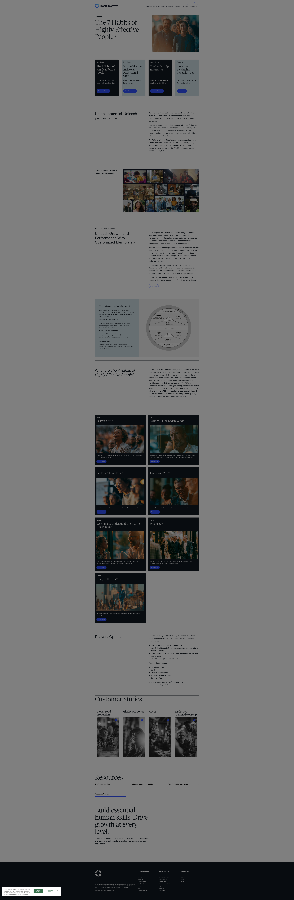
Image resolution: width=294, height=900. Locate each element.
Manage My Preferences (50, 891)
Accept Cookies (38, 891)
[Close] (58, 890)
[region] (31, 892)
